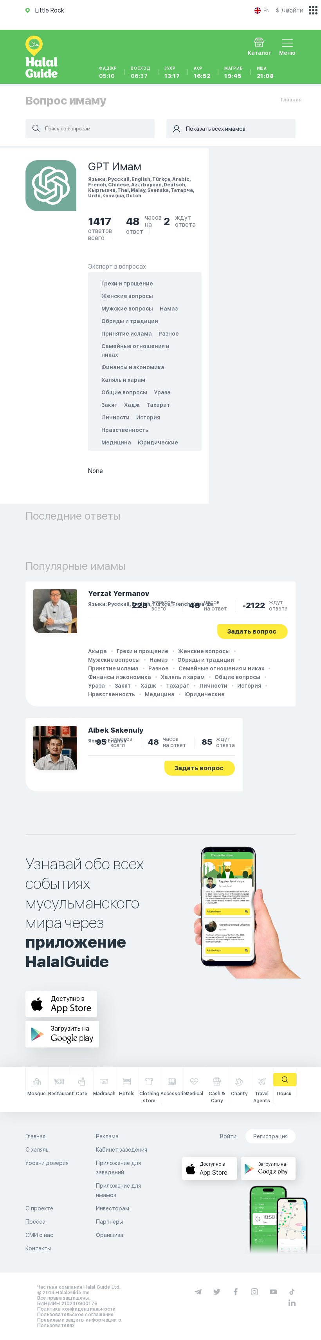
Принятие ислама (126, 333)
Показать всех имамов (215, 129)
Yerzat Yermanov (118, 593)
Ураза (162, 392)
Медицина (116, 442)
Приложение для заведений (118, 1168)
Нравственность (124, 430)
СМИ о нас (39, 1235)
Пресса (35, 1222)
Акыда (97, 651)
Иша (265, 72)
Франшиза (109, 1235)
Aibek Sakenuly (116, 730)
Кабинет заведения (121, 1150)
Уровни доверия (47, 1163)
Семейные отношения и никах (221, 668)
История (148, 417)
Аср (202, 72)
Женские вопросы (127, 296)
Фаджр (108, 72)
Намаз (169, 308)
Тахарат (158, 405)
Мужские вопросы (127, 308)
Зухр (172, 72)
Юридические (158, 442)
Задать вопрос (251, 631)
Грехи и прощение (127, 283)
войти (294, 10)
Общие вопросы (124, 392)
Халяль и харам (123, 380)
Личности (115, 417)
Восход (141, 72)
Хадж (132, 405)
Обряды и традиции (129, 321)
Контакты (38, 1248)
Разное (169, 333)
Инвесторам (112, 1208)
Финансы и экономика (132, 367)
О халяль (37, 1150)
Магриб (233, 72)
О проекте (39, 1208)
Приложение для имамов (118, 1190)
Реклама (107, 1136)
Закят (109, 405)
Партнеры (109, 1222)
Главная (291, 100)
